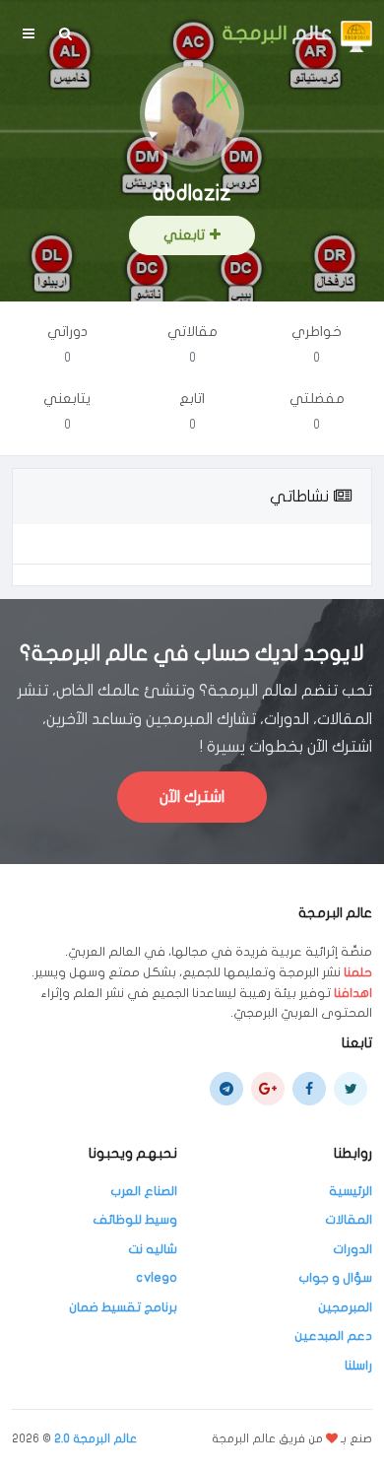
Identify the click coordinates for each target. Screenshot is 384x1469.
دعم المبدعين (333, 1336)
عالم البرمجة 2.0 (95, 1438)
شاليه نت (152, 1249)
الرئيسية (350, 1191)
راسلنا (358, 1365)
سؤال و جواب (335, 1278)
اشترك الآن (192, 797)
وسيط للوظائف (135, 1220)
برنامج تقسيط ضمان (123, 1307)
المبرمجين (345, 1307)
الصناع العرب (143, 1191)
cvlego (156, 1278)
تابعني (184, 235)
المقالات (348, 1220)
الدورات (352, 1249)
